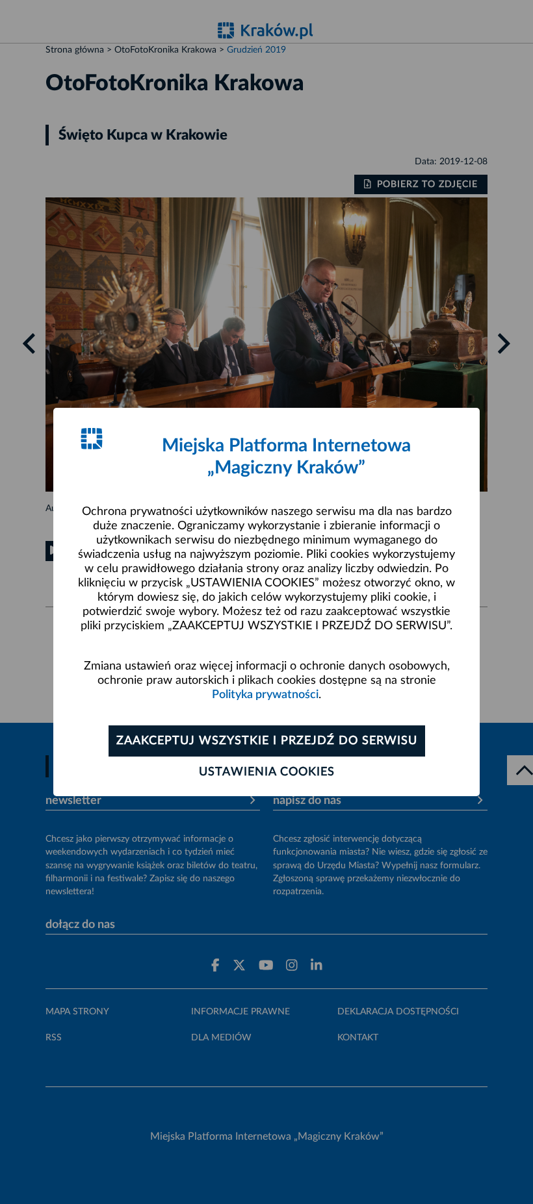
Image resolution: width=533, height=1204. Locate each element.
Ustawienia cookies (267, 772)
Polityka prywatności (265, 695)
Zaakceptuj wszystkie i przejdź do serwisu (266, 741)
